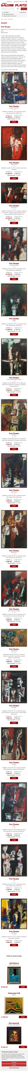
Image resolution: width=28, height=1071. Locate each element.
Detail (14, 122)
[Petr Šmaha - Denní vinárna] (14, 88)
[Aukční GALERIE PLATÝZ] (14, 6)
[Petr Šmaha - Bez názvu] (14, 470)
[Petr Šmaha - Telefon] (14, 415)
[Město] (14, 1005)
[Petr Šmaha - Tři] (14, 860)
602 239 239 (23, 12)
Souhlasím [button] (14, 1062)
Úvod (2, 19)
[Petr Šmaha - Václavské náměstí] (14, 588)
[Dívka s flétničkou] (14, 1035)
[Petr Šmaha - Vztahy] (14, 743)
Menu (23, 9)
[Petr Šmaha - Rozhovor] (14, 529)
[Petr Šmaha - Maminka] (14, 638)
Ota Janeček (14, 1024)
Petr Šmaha (10, 19)
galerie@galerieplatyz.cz (9, 14)
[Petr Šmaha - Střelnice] (14, 193)
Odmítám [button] (14, 1065)
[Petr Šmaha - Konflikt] (14, 687)
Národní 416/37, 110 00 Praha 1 (10, 16)
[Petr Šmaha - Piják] (14, 300)
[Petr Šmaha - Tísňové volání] (14, 244)
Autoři (5, 19)
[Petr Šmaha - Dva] (14, 802)
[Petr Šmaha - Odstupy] (14, 914)
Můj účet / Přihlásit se (19, 2)
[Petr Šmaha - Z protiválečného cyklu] (14, 357)
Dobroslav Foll (14, 994)
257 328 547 (6, 12)
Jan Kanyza (14, 964)
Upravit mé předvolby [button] (14, 1067)
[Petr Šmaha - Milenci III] (14, 143)
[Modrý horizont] (14, 975)
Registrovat (9, 1)
